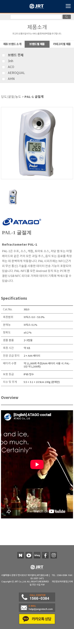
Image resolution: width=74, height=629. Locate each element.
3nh (10, 61)
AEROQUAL (16, 73)
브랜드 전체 (15, 55)
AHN (11, 79)
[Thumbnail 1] (13, 190)
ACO (11, 67)
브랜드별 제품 (37, 44)
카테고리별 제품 (62, 44)
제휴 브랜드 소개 (12, 44)
